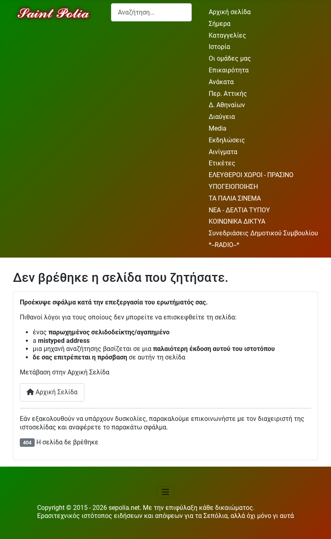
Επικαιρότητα (229, 70)
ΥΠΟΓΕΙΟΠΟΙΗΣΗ (233, 186)
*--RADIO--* (224, 245)
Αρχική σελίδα (230, 12)
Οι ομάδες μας (230, 58)
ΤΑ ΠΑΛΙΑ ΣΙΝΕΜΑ (235, 198)
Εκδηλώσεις (227, 140)
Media (217, 128)
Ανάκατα (221, 82)
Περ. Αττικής (228, 93)
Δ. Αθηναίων (227, 105)
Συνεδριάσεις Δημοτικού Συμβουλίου (263, 233)
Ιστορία (219, 47)
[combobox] (151, 12)
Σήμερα (219, 23)
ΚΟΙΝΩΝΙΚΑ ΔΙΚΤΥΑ (237, 221)
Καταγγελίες (227, 35)
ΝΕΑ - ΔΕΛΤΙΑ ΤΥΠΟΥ (239, 210)
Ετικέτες (222, 163)
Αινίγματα (223, 152)
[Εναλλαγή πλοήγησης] (165, 492)
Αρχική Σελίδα (56, 392)
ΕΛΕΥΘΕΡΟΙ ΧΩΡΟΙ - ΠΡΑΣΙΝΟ (251, 175)
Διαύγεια (222, 116)
